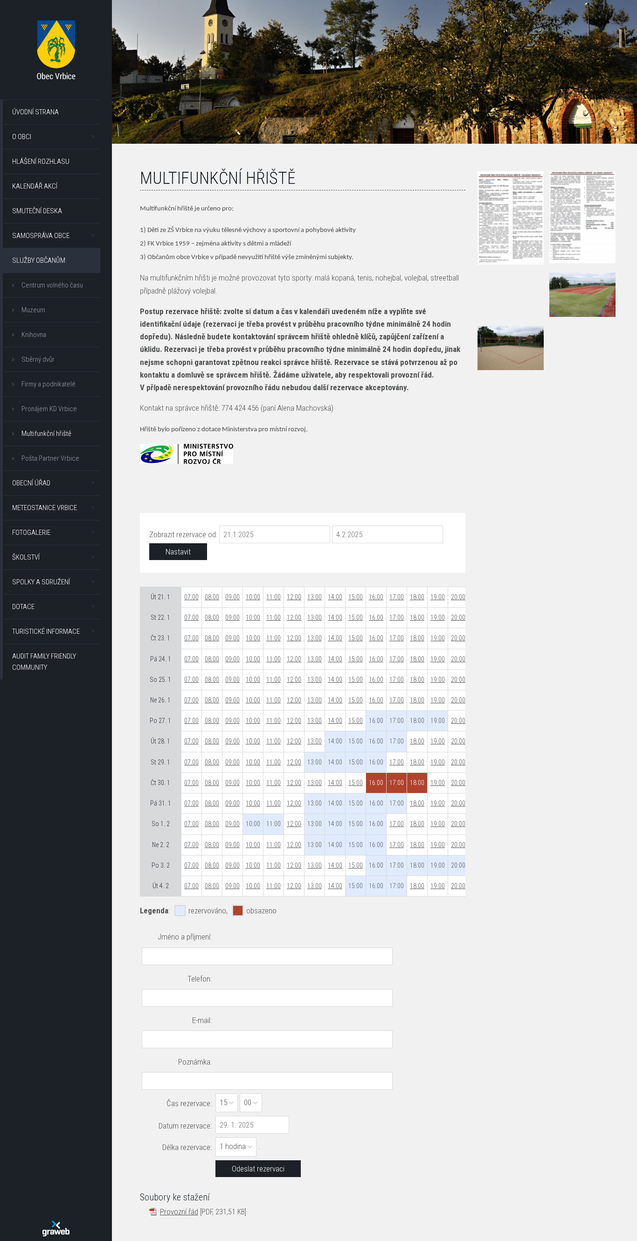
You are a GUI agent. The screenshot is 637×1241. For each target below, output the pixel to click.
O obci (21, 137)
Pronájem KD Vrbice (49, 409)
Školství (26, 557)
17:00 (396, 597)
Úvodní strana (35, 112)
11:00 (273, 597)
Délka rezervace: (187, 1147)
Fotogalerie (31, 532)
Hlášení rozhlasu (40, 161)
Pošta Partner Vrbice (50, 458)
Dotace (23, 607)
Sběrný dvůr (38, 359)
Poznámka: (195, 1061)
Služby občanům (38, 260)
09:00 (232, 597)
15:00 (355, 597)
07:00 (191, 597)
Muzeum (33, 310)
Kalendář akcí (34, 186)
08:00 (212, 597)
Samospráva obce (40, 235)
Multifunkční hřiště (46, 433)
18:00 (417, 597)
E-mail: (202, 1020)
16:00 (376, 597)
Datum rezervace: (185, 1125)
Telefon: (199, 978)
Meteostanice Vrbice (44, 508)
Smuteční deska (37, 211)
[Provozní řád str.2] (582, 217)
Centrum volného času (52, 285)
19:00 (437, 597)
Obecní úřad (31, 483)
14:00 (335, 597)
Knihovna (33, 334)
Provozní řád (179, 1211)
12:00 (294, 597)
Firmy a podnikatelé (48, 384)
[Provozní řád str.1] (511, 218)
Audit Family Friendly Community (44, 662)
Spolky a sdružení (41, 582)
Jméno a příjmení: (185, 936)
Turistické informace (46, 631)
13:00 (314, 597)
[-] (582, 294)
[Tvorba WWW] (56, 1228)
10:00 (253, 597)
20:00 (458, 597)
